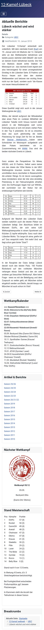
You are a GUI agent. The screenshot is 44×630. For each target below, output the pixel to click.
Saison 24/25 (10, 388)
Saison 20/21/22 (11, 400)
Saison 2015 (9, 419)
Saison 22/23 (10, 396)
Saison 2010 (9, 439)
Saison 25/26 (10, 384)
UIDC (16, 37)
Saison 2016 (9, 415)
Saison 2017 (9, 411)
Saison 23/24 (10, 392)
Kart (36, 49)
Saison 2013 (9, 427)
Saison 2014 (9, 423)
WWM (24, 148)
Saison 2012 (9, 431)
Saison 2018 (9, 407)
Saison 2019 (9, 404)
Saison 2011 (9, 435)
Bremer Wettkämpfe (18, 140)
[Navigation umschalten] (3, 14)
